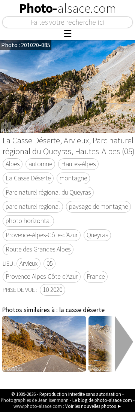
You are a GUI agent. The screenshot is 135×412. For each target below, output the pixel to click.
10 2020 (52, 290)
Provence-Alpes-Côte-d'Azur (42, 235)
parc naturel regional (33, 206)
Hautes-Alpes (78, 164)
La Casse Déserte (28, 178)
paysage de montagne (98, 206)
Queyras (97, 235)
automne (40, 164)
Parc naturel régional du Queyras (48, 192)
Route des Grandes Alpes (38, 249)
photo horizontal (28, 221)
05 (49, 263)
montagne (73, 178)
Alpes (13, 164)
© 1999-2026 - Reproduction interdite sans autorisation (66, 394)
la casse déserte (82, 310)
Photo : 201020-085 (25, 45)
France (96, 276)
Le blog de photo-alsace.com (102, 400)
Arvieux (29, 263)
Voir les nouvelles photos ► (93, 406)
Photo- (67, 8)
